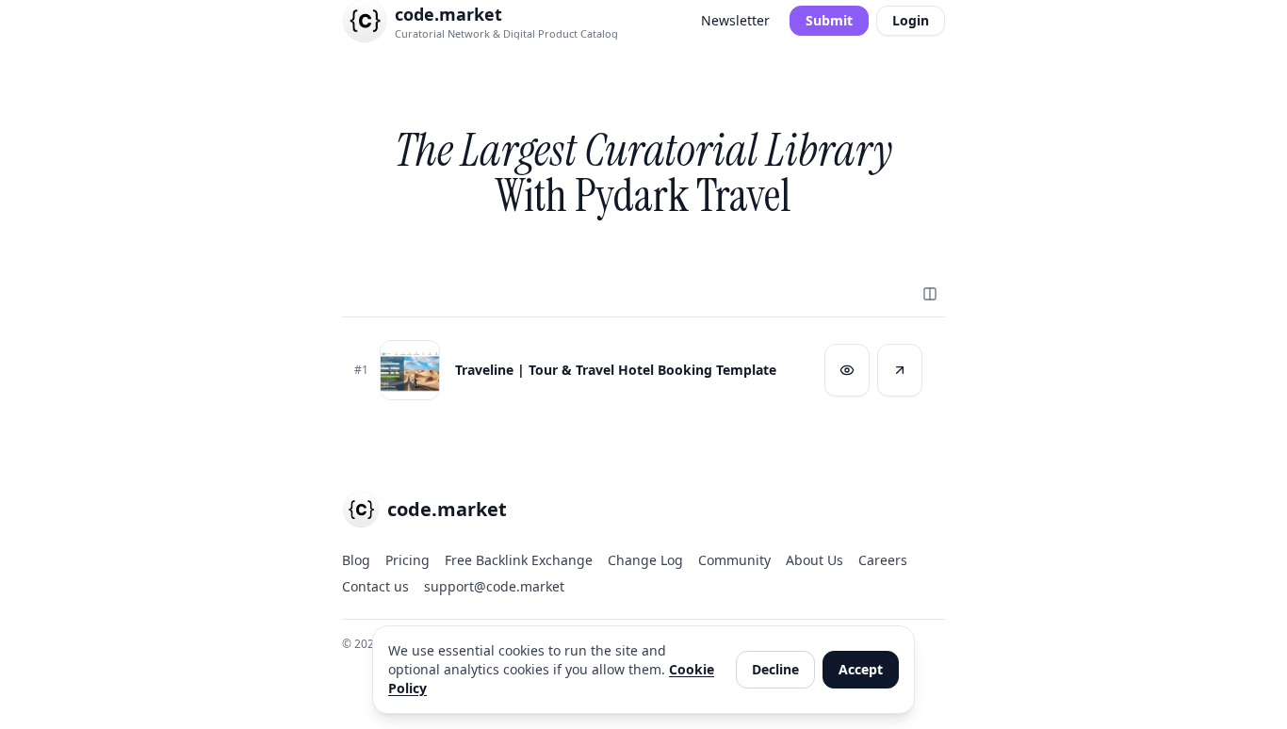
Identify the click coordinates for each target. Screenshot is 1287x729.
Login (910, 20)
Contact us (375, 586)
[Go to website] (899, 370)
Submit (829, 20)
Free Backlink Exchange (519, 560)
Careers (882, 560)
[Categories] (930, 294)
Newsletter (735, 20)
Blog (356, 560)
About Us (814, 560)
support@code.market (494, 586)
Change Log (645, 560)
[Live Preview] (847, 370)
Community (734, 560)
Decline (775, 669)
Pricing (407, 560)
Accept (861, 669)
